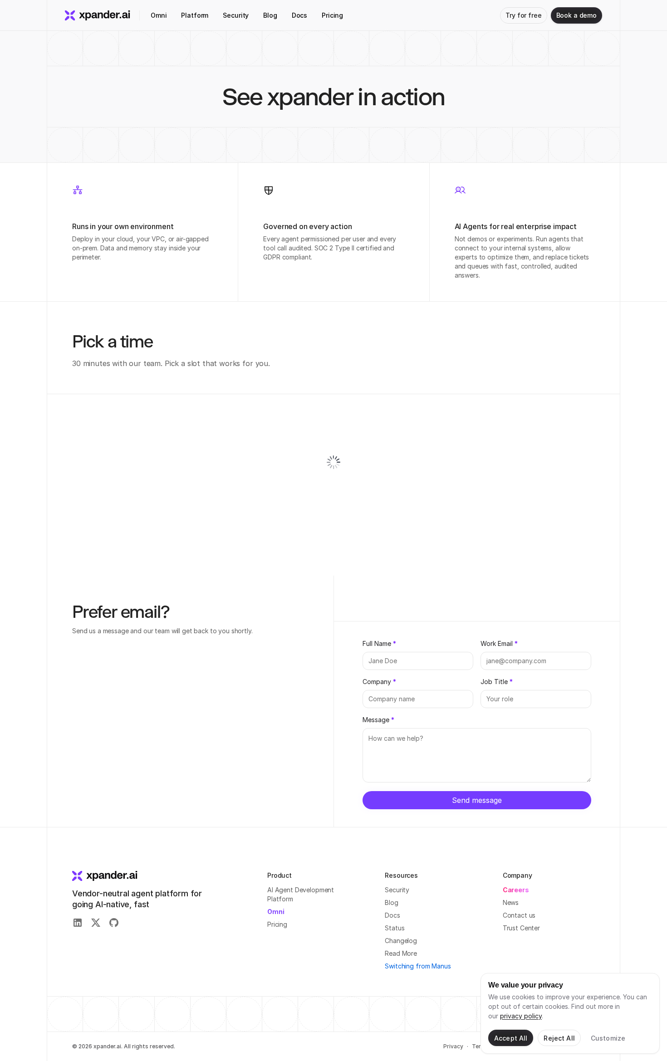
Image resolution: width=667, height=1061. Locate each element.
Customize (608, 1038)
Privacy (453, 1046)
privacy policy (521, 1016)
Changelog (401, 940)
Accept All (510, 1038)
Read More (401, 953)
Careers (516, 890)
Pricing (277, 924)
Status (394, 928)
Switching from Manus (418, 966)
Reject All (559, 1038)
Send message (477, 800)
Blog (391, 902)
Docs (392, 915)
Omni (275, 911)
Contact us (519, 915)
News (511, 902)
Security (397, 890)
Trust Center (521, 928)
